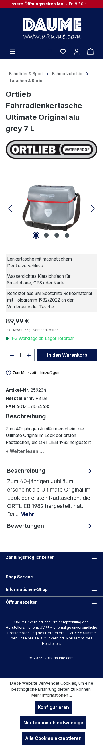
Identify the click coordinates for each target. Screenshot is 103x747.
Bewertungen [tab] (25, 525)
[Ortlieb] (51, 149)
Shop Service (19, 576)
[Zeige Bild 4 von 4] (67, 235)
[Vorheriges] (10, 208)
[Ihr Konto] (77, 51)
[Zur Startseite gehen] (51, 28)
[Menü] (12, 51)
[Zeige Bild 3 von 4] (56, 235)
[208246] (51, 208)
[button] (51, 450)
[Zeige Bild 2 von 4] (46, 235)
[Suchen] (49, 51)
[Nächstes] (93, 208)
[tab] (50, 492)
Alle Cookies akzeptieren (53, 738)
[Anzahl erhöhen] (29, 355)
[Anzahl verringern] (12, 355)
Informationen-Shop (27, 589)
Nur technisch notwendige (53, 722)
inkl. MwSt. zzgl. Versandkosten (32, 330)
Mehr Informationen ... (51, 695)
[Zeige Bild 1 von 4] (36, 235)
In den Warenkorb (67, 355)
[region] (51, 208)
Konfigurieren (53, 707)
